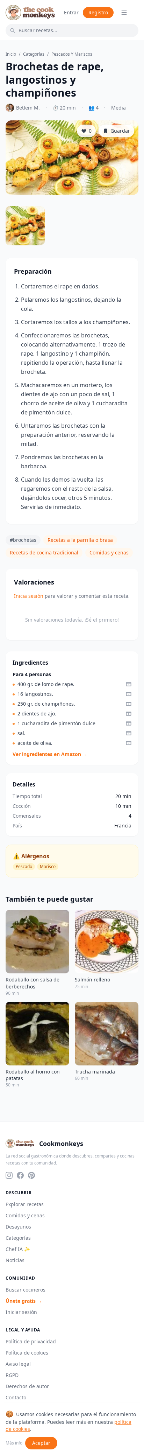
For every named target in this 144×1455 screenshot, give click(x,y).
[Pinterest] (31, 1175)
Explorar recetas (25, 1204)
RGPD (12, 1375)
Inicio (11, 54)
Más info (14, 1443)
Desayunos (18, 1226)
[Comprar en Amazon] (128, 684)
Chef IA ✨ (18, 1249)
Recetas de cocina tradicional (44, 552)
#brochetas (23, 540)
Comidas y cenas (109, 552)
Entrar (71, 12)
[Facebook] (20, 1175)
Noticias (15, 1260)
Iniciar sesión (21, 1312)
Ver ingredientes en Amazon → (50, 754)
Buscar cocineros (25, 1289)
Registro (98, 12)
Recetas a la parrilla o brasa (80, 540)
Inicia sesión (28, 596)
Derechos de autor (27, 1386)
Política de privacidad (31, 1341)
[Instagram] (9, 1175)
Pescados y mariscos (71, 54)
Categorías (33, 54)
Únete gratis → (24, 1300)
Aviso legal (18, 1363)
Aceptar (41, 1443)
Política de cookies (27, 1352)
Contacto (16, 1397)
